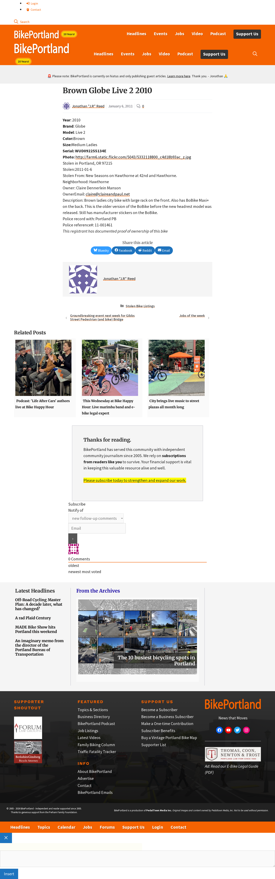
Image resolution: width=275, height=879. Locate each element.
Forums (107, 827)
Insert (9, 873)
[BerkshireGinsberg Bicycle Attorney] (28, 761)
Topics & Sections (93, 709)
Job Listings (88, 730)
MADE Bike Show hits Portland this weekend (36, 629)
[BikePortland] (41, 49)
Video (197, 33)
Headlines (136, 33)
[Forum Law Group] (28, 737)
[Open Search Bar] (22, 21)
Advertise (86, 778)
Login (34, 3)
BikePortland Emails (95, 792)
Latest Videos (89, 737)
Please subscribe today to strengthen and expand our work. (134, 480)
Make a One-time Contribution (167, 723)
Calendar (66, 827)
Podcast (218, 33)
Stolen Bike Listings (140, 306)
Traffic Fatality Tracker (97, 751)
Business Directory (94, 716)
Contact (35, 9)
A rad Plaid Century (33, 618)
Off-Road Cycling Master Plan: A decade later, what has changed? (38, 604)
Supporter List (153, 744)
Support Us (247, 34)
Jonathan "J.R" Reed (88, 106)
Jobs (179, 33)
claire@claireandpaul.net (108, 194)
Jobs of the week (192, 315)
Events (160, 33)
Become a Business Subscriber (167, 716)
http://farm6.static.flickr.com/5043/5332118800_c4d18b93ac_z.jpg (133, 157)
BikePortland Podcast (96, 723)
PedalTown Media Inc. (159, 810)
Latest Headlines (35, 591)
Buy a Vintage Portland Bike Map (169, 737)
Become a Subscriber (159, 709)
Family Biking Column (96, 744)
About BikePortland (95, 771)
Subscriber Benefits (158, 730)
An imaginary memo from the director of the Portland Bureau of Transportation (39, 647)
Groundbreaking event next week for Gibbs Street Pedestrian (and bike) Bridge (102, 317)
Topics (43, 827)
